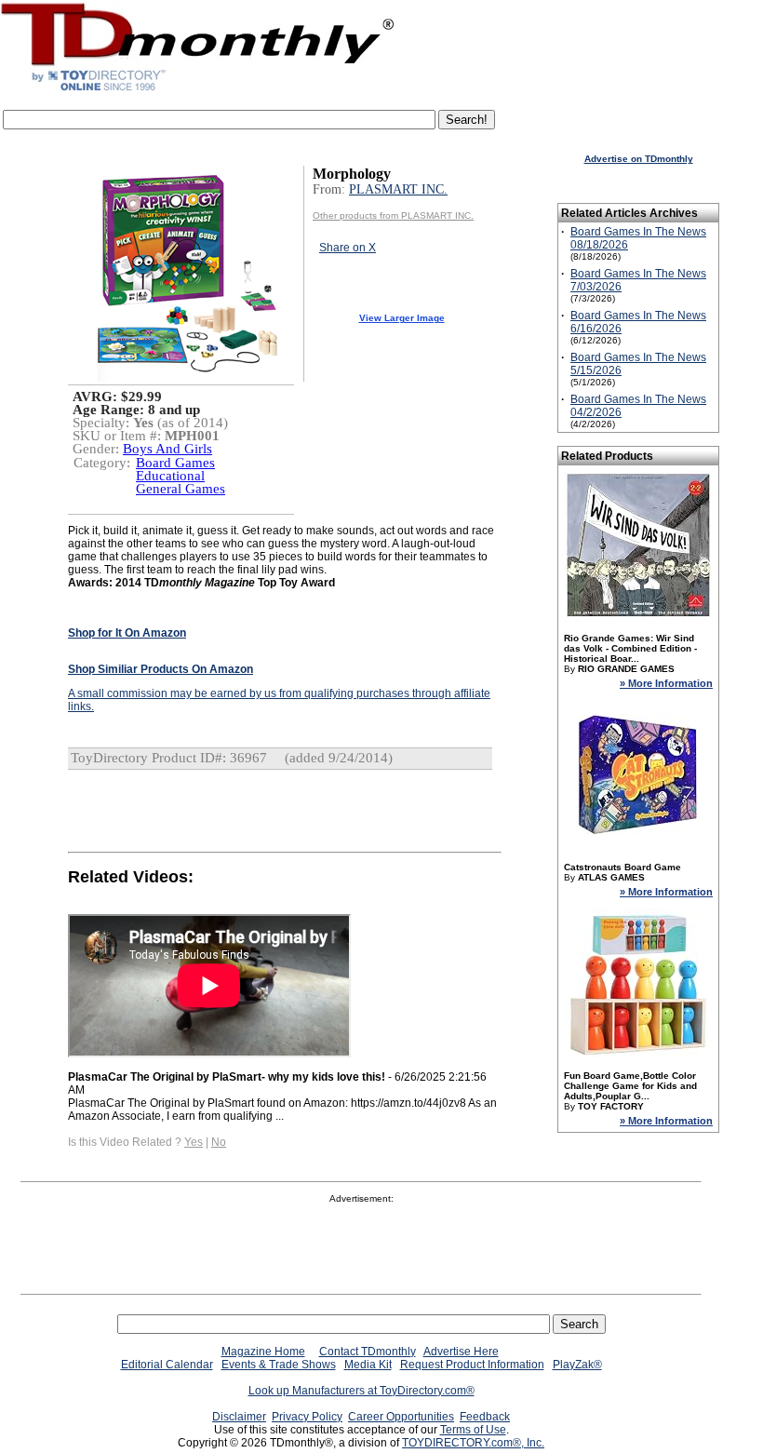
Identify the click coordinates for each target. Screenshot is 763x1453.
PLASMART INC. (398, 189)
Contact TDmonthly (367, 1351)
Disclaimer (239, 1416)
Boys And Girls (167, 448)
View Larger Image (402, 318)
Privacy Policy (307, 1416)
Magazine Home (263, 1351)
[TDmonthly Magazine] (197, 90)
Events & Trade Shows (278, 1364)
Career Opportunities (401, 1416)
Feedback (485, 1416)
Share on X (347, 247)
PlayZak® (577, 1364)
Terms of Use (473, 1429)
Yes (193, 1142)
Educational (170, 475)
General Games (180, 488)
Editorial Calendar (167, 1364)
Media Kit (368, 1364)
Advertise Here (461, 1351)
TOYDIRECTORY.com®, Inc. (473, 1442)
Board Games (175, 462)
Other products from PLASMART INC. (393, 215)
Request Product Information (472, 1364)
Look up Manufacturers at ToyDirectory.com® (361, 1390)
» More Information (666, 683)
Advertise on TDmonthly (638, 159)
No (218, 1142)
